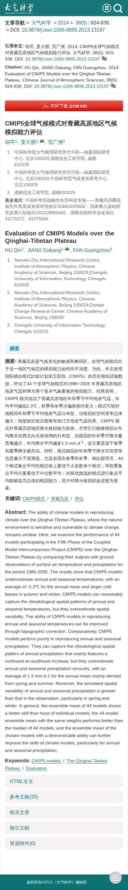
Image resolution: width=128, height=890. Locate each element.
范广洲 (55, 142)
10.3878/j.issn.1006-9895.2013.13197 (63, 30)
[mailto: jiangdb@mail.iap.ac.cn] (67, 248)
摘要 (15, 348)
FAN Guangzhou (91, 250)
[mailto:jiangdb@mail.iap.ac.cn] (42, 141)
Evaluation (37, 768)
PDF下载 (69, 106)
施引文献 (20, 828)
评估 (80, 498)
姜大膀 (28, 142)
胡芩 (10, 142)
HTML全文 (21, 781)
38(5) (81, 22)
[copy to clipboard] (113, 85)
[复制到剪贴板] (104, 57)
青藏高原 (60, 498)
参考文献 (24, 797)
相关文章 (20, 812)
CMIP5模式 (34, 498)
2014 (63, 22)
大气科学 (41, 22)
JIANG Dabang (44, 250)
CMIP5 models (47, 760)
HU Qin (13, 250)
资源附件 (22, 843)
